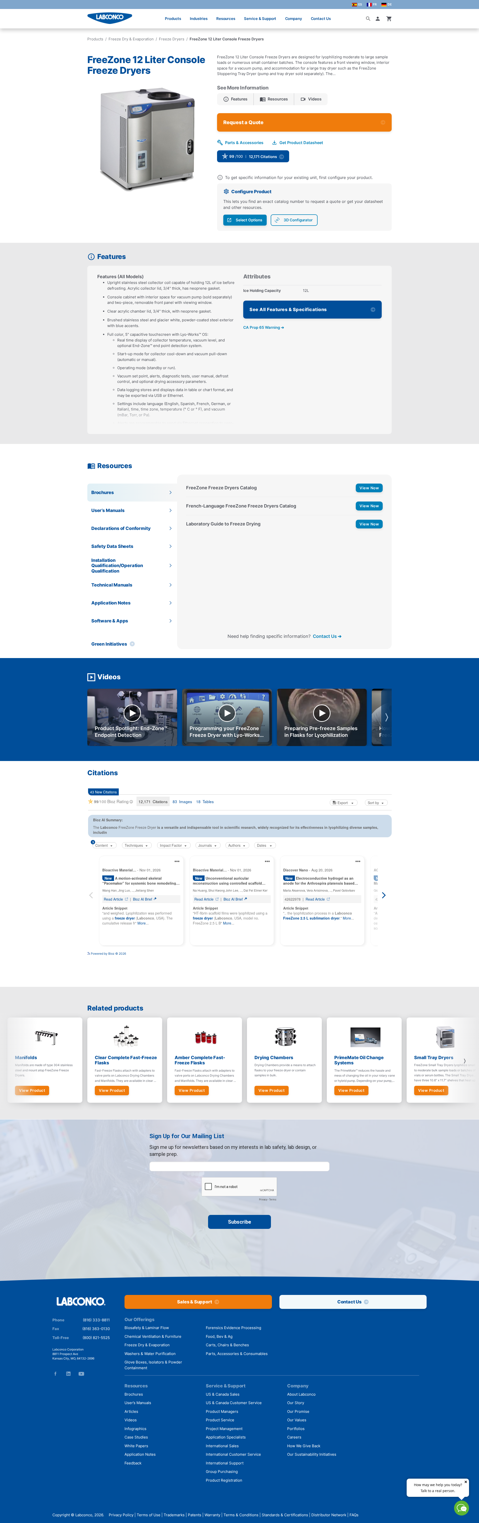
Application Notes (140, 1454)
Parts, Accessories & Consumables (237, 1353)
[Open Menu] (8, 16)
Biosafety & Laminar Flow (146, 1327)
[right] (465, 1061)
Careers (294, 1437)
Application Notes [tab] (110, 602)
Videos (130, 1420)
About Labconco (301, 1394)
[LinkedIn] (68, 1374)
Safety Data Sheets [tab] (112, 546)
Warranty (212, 1515)
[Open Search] (368, 19)
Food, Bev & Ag (219, 1336)
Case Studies (136, 1437)
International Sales (222, 1445)
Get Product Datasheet (301, 142)
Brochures (133, 1394)
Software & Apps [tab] (109, 620)
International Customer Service (233, 1454)
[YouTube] (81, 1374)
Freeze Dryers (171, 39)
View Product (32, 1090)
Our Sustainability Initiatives (311, 1454)
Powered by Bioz (303, 158)
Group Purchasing (222, 1471)
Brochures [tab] (102, 492)
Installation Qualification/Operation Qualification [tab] (117, 566)
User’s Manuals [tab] (107, 510)
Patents (194, 1515)
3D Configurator (298, 220)
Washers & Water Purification (150, 1353)
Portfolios (296, 1428)
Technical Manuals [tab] (111, 585)
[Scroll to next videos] (386, 717)
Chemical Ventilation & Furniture (152, 1336)
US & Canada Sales (223, 1394)
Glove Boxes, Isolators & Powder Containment (153, 1365)
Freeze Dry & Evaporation (131, 39)
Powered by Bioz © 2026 (108, 953)
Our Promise (298, 1411)
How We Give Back (303, 1445)
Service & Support (260, 18)
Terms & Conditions (241, 1515)
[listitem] (235, 99)
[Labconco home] (81, 1301)
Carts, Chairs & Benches (227, 1345)
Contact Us (321, 18)
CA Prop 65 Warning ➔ (263, 327)
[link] (291, 158)
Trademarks (174, 1515)
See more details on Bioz (374, 952)
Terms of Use (148, 1515)
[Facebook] (55, 1374)
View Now (369, 488)
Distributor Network (328, 1515)
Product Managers (222, 1411)
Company (293, 18)
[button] (378, 19)
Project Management (224, 1428)
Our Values (296, 1420)
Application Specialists (226, 1437)
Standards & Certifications (285, 1515)
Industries (199, 18)
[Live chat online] (461, 1514)
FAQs (354, 1515)
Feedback (132, 1463)
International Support (224, 1463)
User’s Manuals (137, 1402)
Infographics (135, 1428)
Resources (225, 18)
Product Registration (224, 1480)
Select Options (249, 220)
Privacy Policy (121, 1515)
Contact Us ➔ (327, 636)
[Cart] (389, 19)
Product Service (220, 1420)
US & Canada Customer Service (234, 1402)
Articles (131, 1411)
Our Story (295, 1402)
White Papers (136, 1445)
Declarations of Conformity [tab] (120, 528)
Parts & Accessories (244, 142)
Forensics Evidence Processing (233, 1327)
